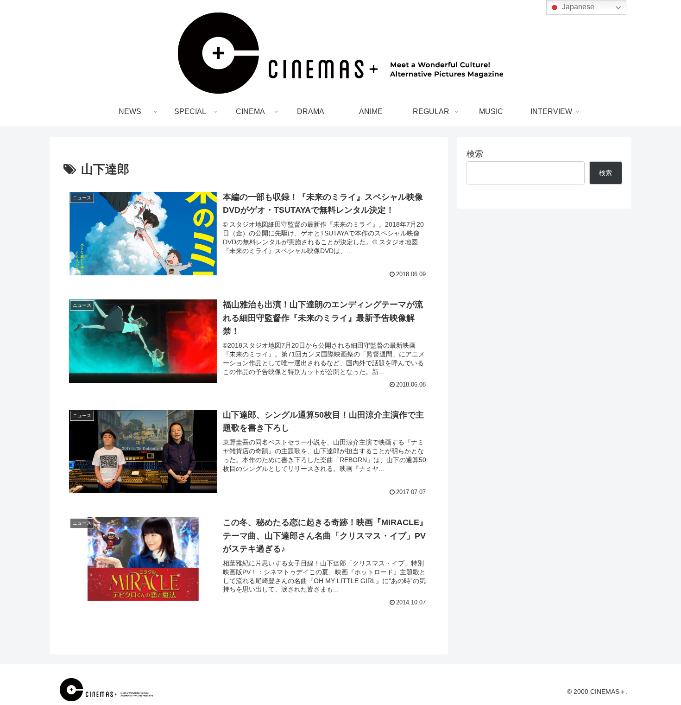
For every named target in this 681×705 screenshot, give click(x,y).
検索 (475, 154)
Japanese (577, 7)
